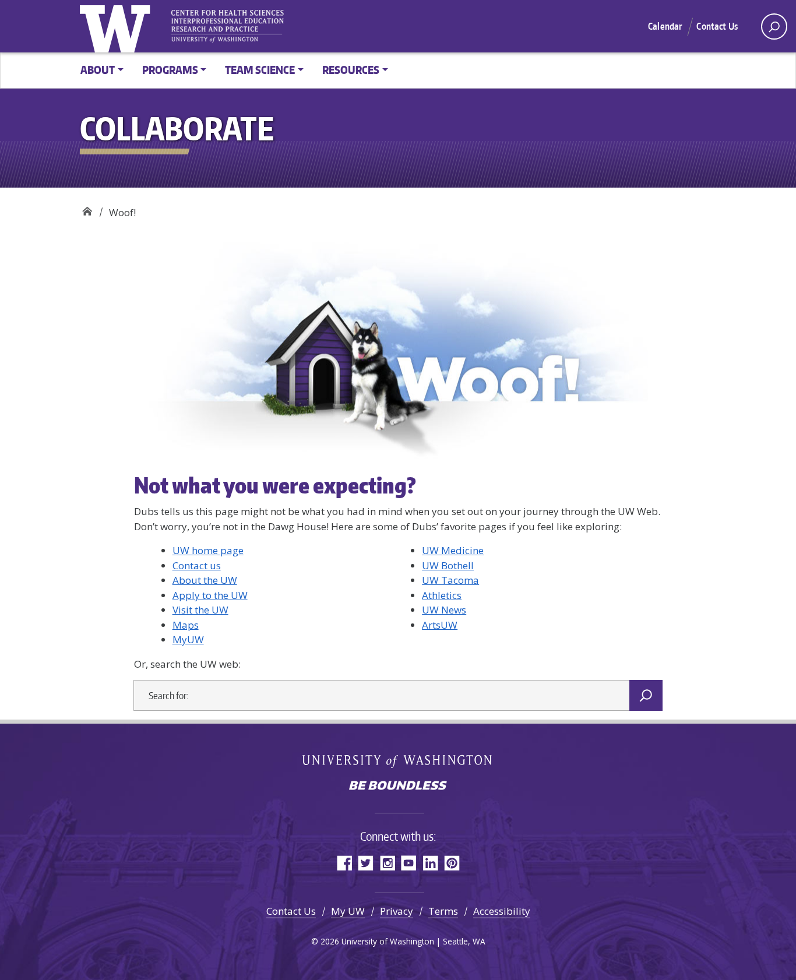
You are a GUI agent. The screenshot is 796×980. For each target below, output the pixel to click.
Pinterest (452, 862)
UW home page (208, 550)
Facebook (344, 862)
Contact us (196, 565)
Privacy (396, 911)
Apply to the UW (210, 595)
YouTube (409, 862)
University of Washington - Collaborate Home (231, 26)
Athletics (442, 595)
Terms (443, 911)
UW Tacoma (450, 580)
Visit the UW (200, 609)
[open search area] (774, 26)
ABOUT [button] (97, 69)
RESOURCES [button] (350, 69)
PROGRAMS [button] (170, 69)
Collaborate (87, 208)
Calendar (665, 26)
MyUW (188, 639)
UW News (444, 609)
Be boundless (398, 787)
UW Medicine (453, 550)
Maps (185, 625)
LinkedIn (430, 862)
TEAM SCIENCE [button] (260, 69)
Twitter (366, 862)
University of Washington (118, 26)
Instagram (387, 862)
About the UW (204, 580)
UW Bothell (448, 565)
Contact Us (717, 26)
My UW (348, 911)
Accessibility (501, 911)
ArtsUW (439, 625)
